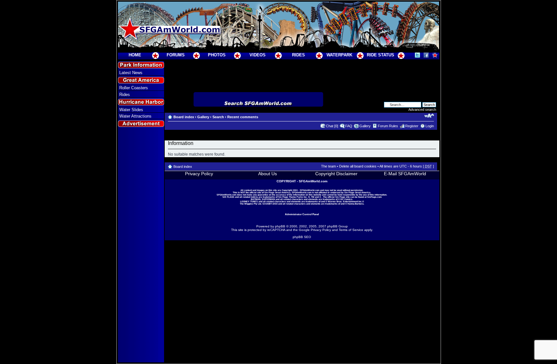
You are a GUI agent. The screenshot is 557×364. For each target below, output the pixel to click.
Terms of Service (351, 230)
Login (429, 126)
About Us (267, 173)
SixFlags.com (374, 197)
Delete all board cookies (357, 166)
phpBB (280, 226)
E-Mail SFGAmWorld (405, 173)
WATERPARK (339, 55)
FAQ (348, 126)
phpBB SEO (302, 237)
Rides (124, 94)
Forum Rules (388, 126)
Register (411, 126)
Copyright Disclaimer (336, 173)
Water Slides (131, 109)
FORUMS (176, 55)
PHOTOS (217, 55)
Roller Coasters (133, 87)
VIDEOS (257, 55)
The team (328, 166)
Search (218, 117)
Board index (183, 117)
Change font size (429, 116)
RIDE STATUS (380, 55)
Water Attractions (135, 116)
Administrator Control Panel (302, 214)
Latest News (130, 72)
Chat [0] (332, 126)
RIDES (298, 55)
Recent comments (242, 117)
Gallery (203, 117)
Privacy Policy (199, 173)
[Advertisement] (141, 245)
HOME (135, 55)
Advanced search (422, 109)
